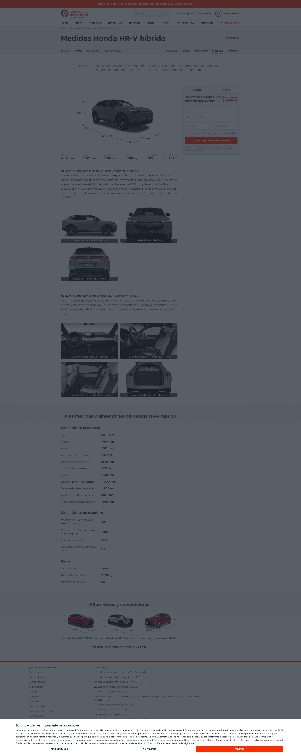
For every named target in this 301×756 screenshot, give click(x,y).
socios (39, 730)
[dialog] (150, 737)
